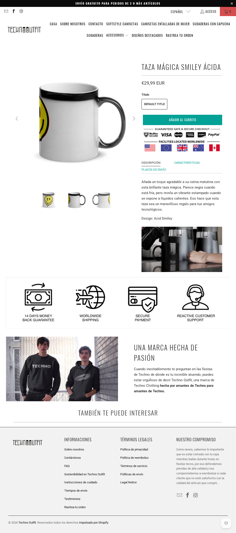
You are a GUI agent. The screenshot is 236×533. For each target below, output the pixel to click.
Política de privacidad (134, 449)
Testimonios (72, 499)
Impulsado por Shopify (93, 522)
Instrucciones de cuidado (80, 482)
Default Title (154, 104)
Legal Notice (128, 482)
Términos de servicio (133, 466)
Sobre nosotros (74, 449)
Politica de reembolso (134, 457)
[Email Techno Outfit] (5, 11)
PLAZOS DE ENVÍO (154, 169)
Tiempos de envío (75, 490)
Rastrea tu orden (75, 507)
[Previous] (17, 118)
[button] (117, 35)
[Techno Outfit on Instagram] (21, 11)
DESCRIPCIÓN (151, 162)
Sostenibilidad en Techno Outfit (84, 474)
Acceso (210, 11)
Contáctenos (72, 457)
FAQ (67, 466)
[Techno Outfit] (24, 30)
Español (177, 11)
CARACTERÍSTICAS (187, 162)
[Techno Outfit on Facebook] (13, 11)
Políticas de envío (131, 474)
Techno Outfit (27, 522)
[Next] (133, 118)
